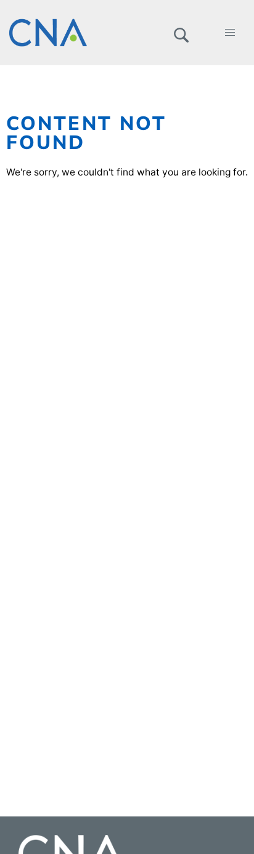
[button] (181, 32)
